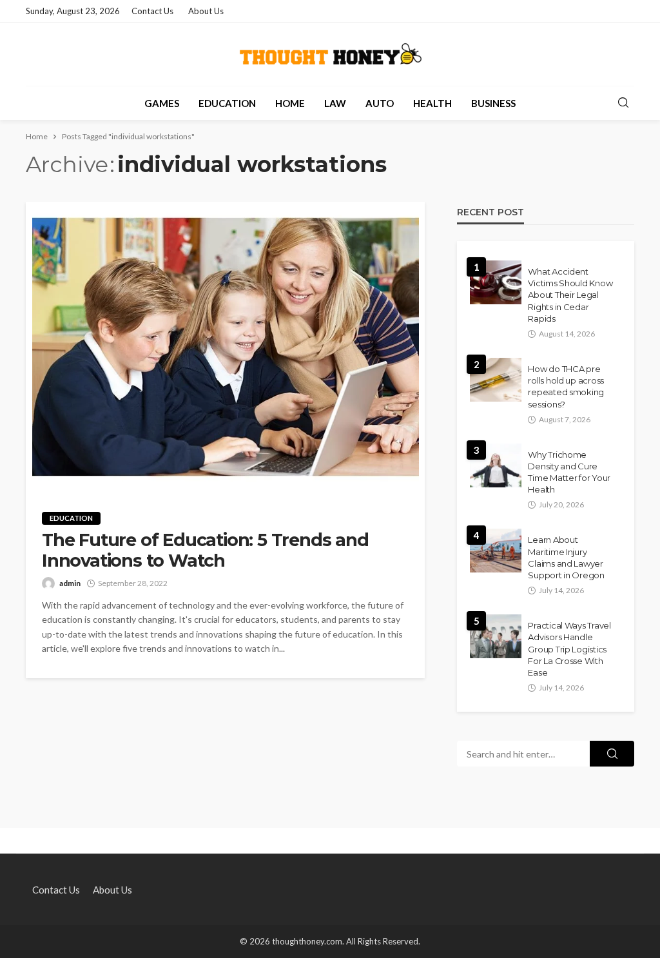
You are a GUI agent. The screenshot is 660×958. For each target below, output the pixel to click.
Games (161, 103)
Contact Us (152, 11)
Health (432, 103)
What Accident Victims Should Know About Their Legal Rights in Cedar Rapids (570, 295)
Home (290, 103)
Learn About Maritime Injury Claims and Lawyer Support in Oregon (566, 557)
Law (335, 103)
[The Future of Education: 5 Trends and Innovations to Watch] (225, 347)
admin (70, 583)
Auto (379, 103)
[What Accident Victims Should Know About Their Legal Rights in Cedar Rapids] (495, 282)
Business (493, 103)
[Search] (623, 103)
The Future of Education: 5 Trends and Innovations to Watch (205, 550)
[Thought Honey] (330, 54)
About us (206, 11)
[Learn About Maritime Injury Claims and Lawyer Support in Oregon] (495, 550)
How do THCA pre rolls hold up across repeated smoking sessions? (566, 386)
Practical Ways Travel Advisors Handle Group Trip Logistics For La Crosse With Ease (569, 649)
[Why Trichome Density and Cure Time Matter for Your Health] (495, 465)
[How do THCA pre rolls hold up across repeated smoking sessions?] (495, 380)
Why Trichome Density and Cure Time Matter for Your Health (569, 472)
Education (227, 103)
